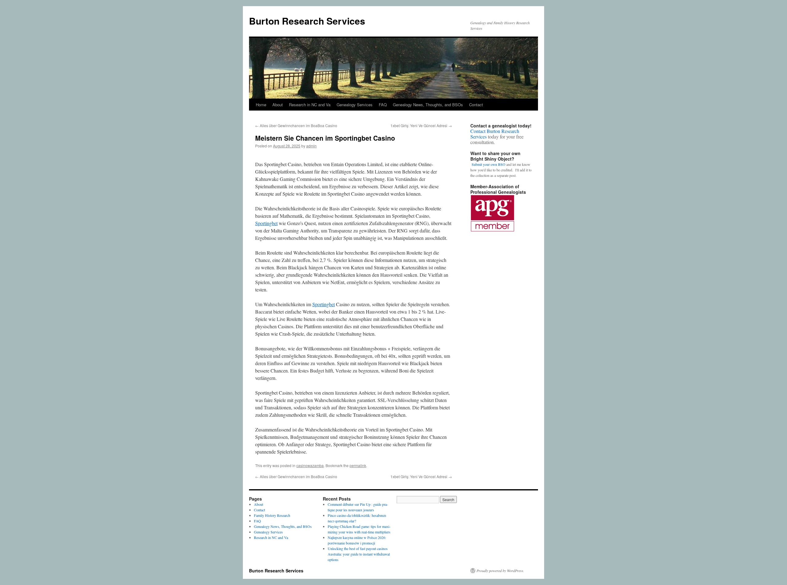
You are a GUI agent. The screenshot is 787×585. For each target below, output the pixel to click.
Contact (476, 104)
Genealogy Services (355, 104)
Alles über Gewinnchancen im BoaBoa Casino (296, 125)
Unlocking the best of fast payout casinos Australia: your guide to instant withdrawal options (359, 554)
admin (311, 145)
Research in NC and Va (309, 104)
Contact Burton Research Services (494, 134)
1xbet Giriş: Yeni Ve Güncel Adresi (421, 125)
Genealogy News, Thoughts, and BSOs (428, 104)
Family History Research (272, 515)
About (277, 104)
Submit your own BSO (488, 164)
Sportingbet (266, 223)
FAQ (383, 104)
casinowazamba (310, 465)
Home (261, 104)
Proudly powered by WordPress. (500, 570)
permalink (358, 465)
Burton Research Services (307, 20)
